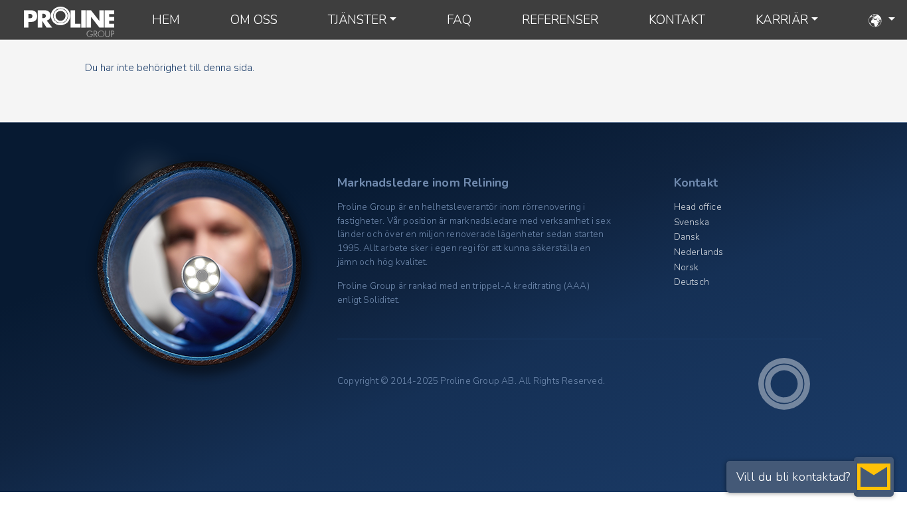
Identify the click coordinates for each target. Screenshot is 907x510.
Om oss (254, 20)
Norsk (686, 267)
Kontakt (677, 20)
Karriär (782, 20)
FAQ (459, 20)
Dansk (687, 236)
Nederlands (699, 252)
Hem (166, 20)
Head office (698, 207)
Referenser (560, 20)
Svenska (691, 222)
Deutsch (691, 282)
